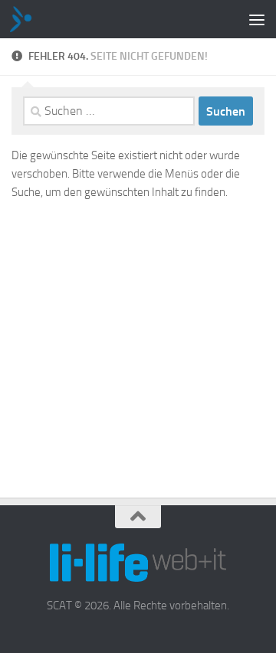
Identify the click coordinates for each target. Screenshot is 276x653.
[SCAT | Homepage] (27, 19)
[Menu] (257, 19)
